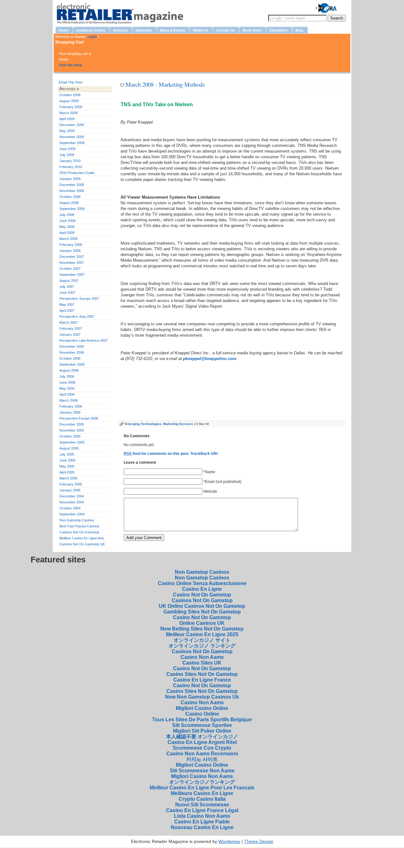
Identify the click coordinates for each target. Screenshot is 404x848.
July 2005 (66, 454)
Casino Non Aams (202, 657)
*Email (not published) (222, 481)
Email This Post (70, 82)
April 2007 (66, 310)
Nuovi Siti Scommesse (202, 804)
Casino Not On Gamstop (202, 594)
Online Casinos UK (202, 623)
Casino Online (202, 714)
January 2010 (69, 161)
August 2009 (69, 101)
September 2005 (72, 442)
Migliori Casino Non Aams (202, 776)
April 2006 (66, 394)
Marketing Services (178, 424)
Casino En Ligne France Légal (202, 810)
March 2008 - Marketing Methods (165, 84)
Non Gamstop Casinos (76, 520)
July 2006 (66, 376)
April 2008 (66, 233)
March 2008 (68, 239)
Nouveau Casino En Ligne (202, 827)
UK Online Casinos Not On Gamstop (202, 606)
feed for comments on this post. (156, 453)
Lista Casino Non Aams (202, 816)
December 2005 (71, 424)
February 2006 (70, 406)
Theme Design (258, 841)
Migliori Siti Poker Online (202, 731)
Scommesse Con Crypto (202, 748)
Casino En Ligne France (202, 679)
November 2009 (71, 137)
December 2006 (71, 346)
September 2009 (72, 143)
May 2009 (66, 131)
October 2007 (69, 268)
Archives (67, 88)
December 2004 (71, 496)
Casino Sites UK (202, 662)
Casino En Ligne (202, 589)
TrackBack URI (203, 453)
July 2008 (66, 215)
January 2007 (69, 334)
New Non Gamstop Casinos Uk (202, 697)
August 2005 (69, 448)
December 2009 (71, 125)
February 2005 (70, 484)
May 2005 (66, 466)
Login (92, 36)
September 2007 (72, 274)
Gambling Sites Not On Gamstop (202, 611)
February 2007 (70, 328)
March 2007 (68, 322)
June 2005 (67, 460)
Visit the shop (70, 65)
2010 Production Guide (76, 173)
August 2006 (69, 370)
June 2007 (67, 292)
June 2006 (67, 382)
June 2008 (67, 221)
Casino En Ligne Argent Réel (202, 742)
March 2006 (68, 400)
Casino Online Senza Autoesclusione (202, 583)
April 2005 (66, 472)
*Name (209, 472)
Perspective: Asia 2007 (76, 316)
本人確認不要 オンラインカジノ (202, 736)
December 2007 (71, 256)
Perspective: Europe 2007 (79, 298)
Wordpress (229, 841)
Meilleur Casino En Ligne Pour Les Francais (202, 787)
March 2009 (68, 113)
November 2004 (71, 502)
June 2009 (67, 149)
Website (210, 491)
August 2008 (69, 203)
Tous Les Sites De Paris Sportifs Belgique (202, 719)
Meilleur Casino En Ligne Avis (81, 538)
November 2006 (71, 352)
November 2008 (71, 191)
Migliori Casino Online (202, 708)
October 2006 (69, 358)
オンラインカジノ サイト (202, 640)
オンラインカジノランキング (202, 782)
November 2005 (71, 430)
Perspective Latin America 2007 (83, 340)
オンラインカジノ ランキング (202, 645)
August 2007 (69, 280)
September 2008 (72, 209)
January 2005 (69, 490)
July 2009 (66, 155)
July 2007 (66, 286)
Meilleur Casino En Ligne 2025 (202, 634)
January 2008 (69, 251)
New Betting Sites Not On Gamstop (202, 628)
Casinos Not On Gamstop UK (82, 544)
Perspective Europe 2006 (78, 418)
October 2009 (69, 95)
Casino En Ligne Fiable (202, 821)
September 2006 (72, 364)
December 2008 (71, 185)
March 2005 (68, 478)
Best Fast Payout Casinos (79, 526)
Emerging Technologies (143, 424)
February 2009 (70, 107)
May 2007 (66, 304)
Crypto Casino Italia (202, 799)
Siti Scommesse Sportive (202, 725)
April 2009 (66, 119)
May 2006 (66, 388)
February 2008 (70, 245)
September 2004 (72, 514)
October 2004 (69, 508)
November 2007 (71, 262)
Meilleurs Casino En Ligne (202, 793)
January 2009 (69, 179)
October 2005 (69, 436)
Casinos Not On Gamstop (79, 532)
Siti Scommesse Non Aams (202, 770)
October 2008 (69, 197)
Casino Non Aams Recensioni (202, 753)
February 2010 (70, 167)
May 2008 (66, 227)
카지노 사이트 (202, 759)
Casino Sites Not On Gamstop (202, 674)
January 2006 (69, 412)
